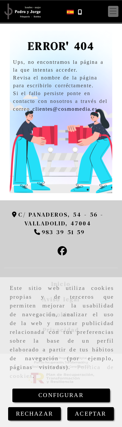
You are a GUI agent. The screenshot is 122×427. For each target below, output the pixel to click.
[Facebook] (62, 252)
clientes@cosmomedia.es (65, 109)
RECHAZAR (34, 413)
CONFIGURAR (61, 395)
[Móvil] (79, 11)
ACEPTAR (90, 413)
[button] (113, 11)
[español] (70, 11)
